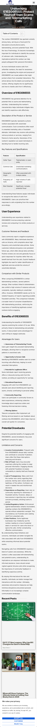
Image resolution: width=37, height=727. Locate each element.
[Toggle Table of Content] (21, 33)
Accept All (18, 718)
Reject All (18, 724)
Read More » (6, 647)
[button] (33, 2)
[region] (18, 712)
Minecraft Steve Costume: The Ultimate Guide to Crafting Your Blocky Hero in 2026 (15, 695)
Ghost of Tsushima (18, 27)
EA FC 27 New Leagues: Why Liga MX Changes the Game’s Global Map (18, 643)
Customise (18, 721)
